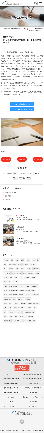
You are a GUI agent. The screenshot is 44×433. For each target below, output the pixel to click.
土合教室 (3, 151)
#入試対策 (22, 173)
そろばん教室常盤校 (28, 312)
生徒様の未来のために (10, 299)
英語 (5, 282)
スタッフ (27, 299)
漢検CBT (37, 273)
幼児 (5, 268)
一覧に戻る (22, 159)
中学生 (29, 308)
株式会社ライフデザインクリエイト (30, 303)
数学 (16, 316)
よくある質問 (7, 303)
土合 (21, 277)
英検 (13, 273)
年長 (5, 264)
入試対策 (6, 260)
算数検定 (11, 268)
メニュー (20, 299)
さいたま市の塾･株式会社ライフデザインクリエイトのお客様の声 (21, 295)
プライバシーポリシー (19, 308)
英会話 (19, 273)
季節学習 (25, 264)
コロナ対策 (36, 260)
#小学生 (38, 173)
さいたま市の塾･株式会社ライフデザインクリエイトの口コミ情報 (21, 286)
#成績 (29, 178)
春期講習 (26, 277)
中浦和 (33, 277)
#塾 (15, 173)
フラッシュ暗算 (8, 277)
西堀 (16, 277)
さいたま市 (23, 316)
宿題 (11, 316)
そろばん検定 (12, 264)
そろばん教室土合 (17, 321)
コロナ (29, 260)
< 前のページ (6, 159)
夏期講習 (30, 273)
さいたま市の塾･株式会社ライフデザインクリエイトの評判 (19, 290)
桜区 (35, 308)
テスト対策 (7, 273)
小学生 (19, 312)
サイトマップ (33, 406)
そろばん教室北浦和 (29, 321)
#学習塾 (22, 178)
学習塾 (22, 260)
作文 (24, 273)
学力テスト (33, 264)
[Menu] (40, 3)
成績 (5, 312)
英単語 (22, 268)
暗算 (19, 264)
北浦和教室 (8, 196)
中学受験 (36, 268)
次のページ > (38, 159)
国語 (12, 260)
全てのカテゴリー (10, 192)
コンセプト (15, 282)
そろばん (29, 268)
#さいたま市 (7, 173)
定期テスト (12, 312)
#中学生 (30, 173)
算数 (17, 260)
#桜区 (15, 178)
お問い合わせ (7, 308)
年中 (17, 268)
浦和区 (5, 316)
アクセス (15, 303)
